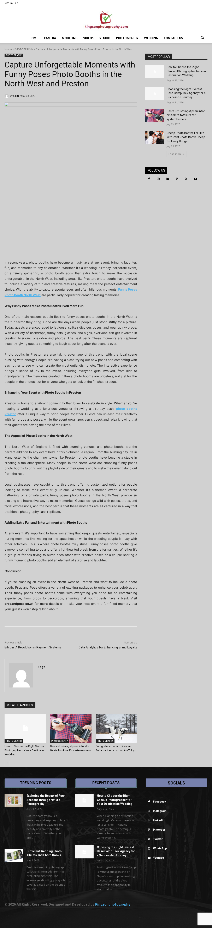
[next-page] (13, 763)
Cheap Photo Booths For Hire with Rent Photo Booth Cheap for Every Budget (186, 137)
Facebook (159, 801)
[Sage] (7, 96)
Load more (175, 154)
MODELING (69, 38)
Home (33, 38)
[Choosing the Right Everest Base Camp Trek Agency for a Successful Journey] (154, 93)
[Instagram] (158, 179)
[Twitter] (186, 179)
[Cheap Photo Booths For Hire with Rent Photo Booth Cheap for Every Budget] (154, 137)
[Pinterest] (177, 179)
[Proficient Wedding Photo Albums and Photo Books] (14, 855)
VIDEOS (88, 38)
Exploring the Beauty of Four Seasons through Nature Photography (45, 799)
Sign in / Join (11, 2)
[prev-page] (7, 763)
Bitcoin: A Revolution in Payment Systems (33, 647)
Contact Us (173, 38)
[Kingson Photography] (106, 19)
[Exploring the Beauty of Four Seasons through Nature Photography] (14, 800)
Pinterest (159, 829)
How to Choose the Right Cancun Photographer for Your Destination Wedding (25, 750)
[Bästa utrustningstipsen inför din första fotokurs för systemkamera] (71, 728)
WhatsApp (160, 848)
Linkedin (158, 820)
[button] (202, 38)
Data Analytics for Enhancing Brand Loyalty (108, 647)
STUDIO (104, 38)
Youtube (158, 857)
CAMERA (50, 38)
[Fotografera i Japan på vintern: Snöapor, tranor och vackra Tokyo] (116, 728)
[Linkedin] (167, 179)
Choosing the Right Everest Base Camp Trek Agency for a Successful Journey (186, 93)
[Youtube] (195, 179)
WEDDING (151, 38)
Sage (16, 95)
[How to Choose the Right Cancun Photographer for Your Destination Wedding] (25, 728)
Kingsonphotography (112, 904)
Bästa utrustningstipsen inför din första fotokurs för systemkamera (186, 115)
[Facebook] (149, 179)
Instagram (159, 811)
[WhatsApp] (149, 848)
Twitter (158, 839)
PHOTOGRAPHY (127, 38)
